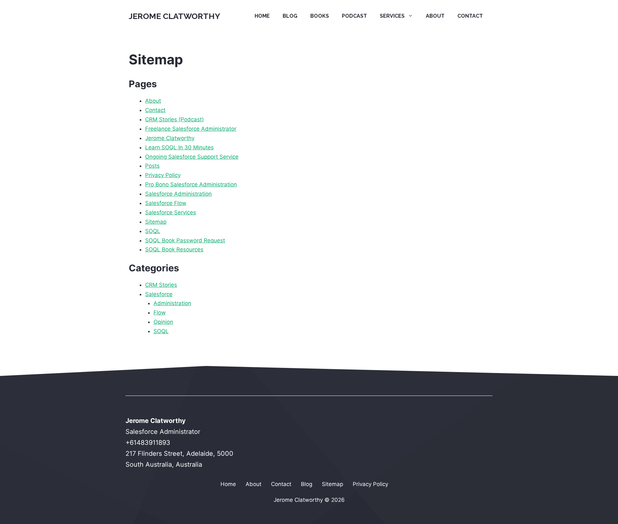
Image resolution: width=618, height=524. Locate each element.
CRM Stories (161, 285)
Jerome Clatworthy (174, 16)
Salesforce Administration (178, 194)
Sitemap (155, 222)
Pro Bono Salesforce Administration (191, 184)
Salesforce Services (170, 212)
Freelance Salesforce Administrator (190, 129)
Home (262, 16)
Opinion (163, 322)
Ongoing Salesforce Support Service (192, 157)
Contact (470, 16)
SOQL (152, 231)
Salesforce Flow (165, 203)
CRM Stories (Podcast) (174, 119)
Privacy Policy (163, 175)
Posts (152, 166)
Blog (290, 16)
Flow (160, 312)
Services (392, 16)
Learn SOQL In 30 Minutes (179, 147)
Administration (172, 303)
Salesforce (159, 294)
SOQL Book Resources (174, 249)
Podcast (354, 16)
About (435, 16)
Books (319, 16)
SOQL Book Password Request (185, 240)
